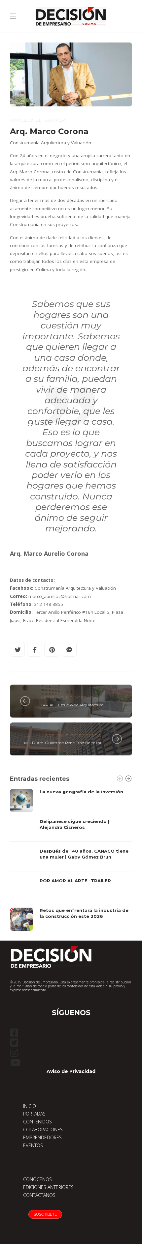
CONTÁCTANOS (39, 1195)
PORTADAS (34, 1114)
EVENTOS (33, 1145)
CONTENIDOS (37, 1121)
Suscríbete (45, 1214)
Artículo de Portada (38, 120)
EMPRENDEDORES (42, 1137)
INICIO (29, 1106)
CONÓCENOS (37, 1179)
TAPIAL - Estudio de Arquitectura (72, 704)
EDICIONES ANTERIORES (48, 1187)
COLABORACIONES (43, 1129)
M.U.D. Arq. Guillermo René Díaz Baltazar (63, 742)
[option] (71, 860)
